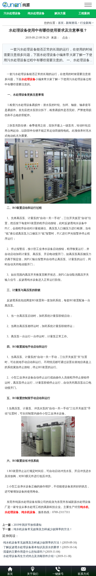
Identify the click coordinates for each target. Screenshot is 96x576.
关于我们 (32, 574)
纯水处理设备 (36, 13)
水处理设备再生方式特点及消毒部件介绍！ (29, 556)
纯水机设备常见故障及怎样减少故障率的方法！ (43, 529)
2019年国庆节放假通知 (27, 524)
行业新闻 (85, 23)
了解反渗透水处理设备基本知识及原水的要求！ (32, 547)
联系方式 (83, 574)
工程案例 (84, 13)
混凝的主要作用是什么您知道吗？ (24, 551)
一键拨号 (58, 574)
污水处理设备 (12, 13)
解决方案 (60, 13)
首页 (61, 23)
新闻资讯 (71, 23)
